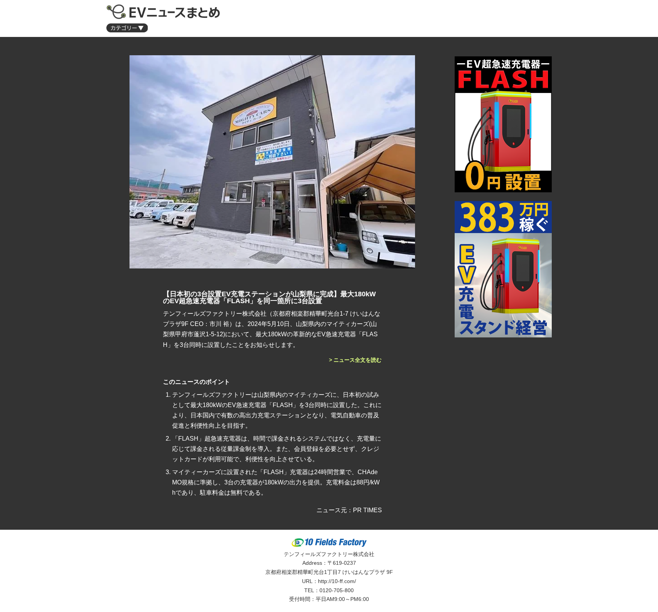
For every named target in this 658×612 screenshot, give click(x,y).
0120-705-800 (336, 590)
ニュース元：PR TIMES (349, 510)
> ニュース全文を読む (355, 360)
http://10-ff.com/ (337, 581)
